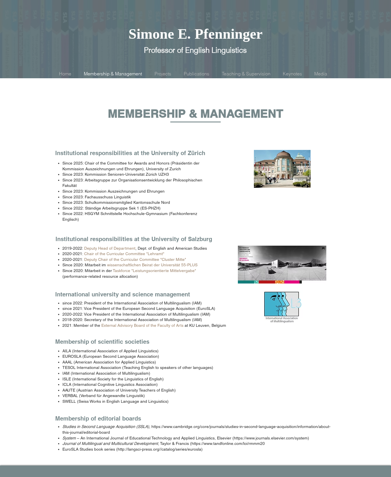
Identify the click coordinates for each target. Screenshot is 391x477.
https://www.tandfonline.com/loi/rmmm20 (228, 443)
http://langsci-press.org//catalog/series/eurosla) (160, 449)
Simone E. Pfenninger (195, 34)
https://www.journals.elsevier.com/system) (271, 438)
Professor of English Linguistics (195, 50)
